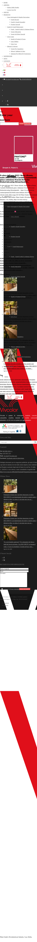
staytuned (14, 393)
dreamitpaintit (7, 242)
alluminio (11, 379)
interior (11, 389)
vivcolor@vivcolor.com (12, 79)
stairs (10, 393)
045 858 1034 (7, 451)
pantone (8, 391)
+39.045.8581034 (26, 79)
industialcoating (4, 389)
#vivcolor (2, 216)
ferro (34, 384)
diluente (9, 384)
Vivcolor (6, 249)
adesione (6, 379)
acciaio (2, 379)
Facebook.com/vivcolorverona (15, 458)
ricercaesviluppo (23, 391)
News (5, 255)
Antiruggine (32, 379)
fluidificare (11, 386)
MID (30, 389)
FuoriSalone (20, 386)
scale (7, 393)
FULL (15, 386)
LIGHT (22, 389)
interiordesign (17, 389)
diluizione (14, 384)
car (9, 382)
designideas (3, 384)
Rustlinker (2, 393)
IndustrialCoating (8, 246)
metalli (26, 389)
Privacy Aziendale (14, 589)
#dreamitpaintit (20, 216)
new (1, 391)
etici (31, 384)
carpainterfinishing (21, 382)
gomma (26, 386)
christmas (28, 382)
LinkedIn (6, 605)
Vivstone (20, 393)
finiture (6, 386)
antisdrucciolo (4, 382)
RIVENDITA (31, 391)
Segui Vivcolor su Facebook (8, 224)
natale (33, 389)
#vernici (30, 214)
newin (4, 391)
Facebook (6, 603)
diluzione (19, 384)
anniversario (17, 379)
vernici (5, 244)
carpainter (12, 382)
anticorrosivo (25, 379)
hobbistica (31, 386)
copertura (34, 382)
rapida (17, 391)
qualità (13, 391)
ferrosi (1, 386)
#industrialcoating (11, 216)
